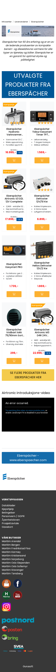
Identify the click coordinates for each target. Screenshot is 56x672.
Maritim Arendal (11, 541)
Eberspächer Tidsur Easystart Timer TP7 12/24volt (42, 132)
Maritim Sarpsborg (13, 559)
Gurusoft (28, 666)
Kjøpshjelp (8, 509)
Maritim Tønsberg (12, 573)
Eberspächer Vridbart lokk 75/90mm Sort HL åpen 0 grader (14, 332)
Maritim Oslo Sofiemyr (15, 566)
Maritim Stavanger (13, 570)
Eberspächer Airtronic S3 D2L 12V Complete (14, 198)
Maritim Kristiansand (14, 555)
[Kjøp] (14, 160)
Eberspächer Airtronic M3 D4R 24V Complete (42, 332)
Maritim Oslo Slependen (16, 562)
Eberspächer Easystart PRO (14, 265)
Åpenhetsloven (11, 519)
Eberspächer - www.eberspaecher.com (28, 457)
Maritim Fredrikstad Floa (16, 548)
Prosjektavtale (10, 523)
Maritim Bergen (11, 545)
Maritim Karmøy (11, 552)
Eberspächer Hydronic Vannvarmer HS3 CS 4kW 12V (14, 132)
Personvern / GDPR (13, 516)
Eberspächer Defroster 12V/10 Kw (42, 198)
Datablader (8, 505)
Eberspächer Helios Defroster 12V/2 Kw (42, 265)
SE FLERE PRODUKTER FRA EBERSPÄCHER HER (28, 375)
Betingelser (8, 512)
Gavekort (7, 527)
